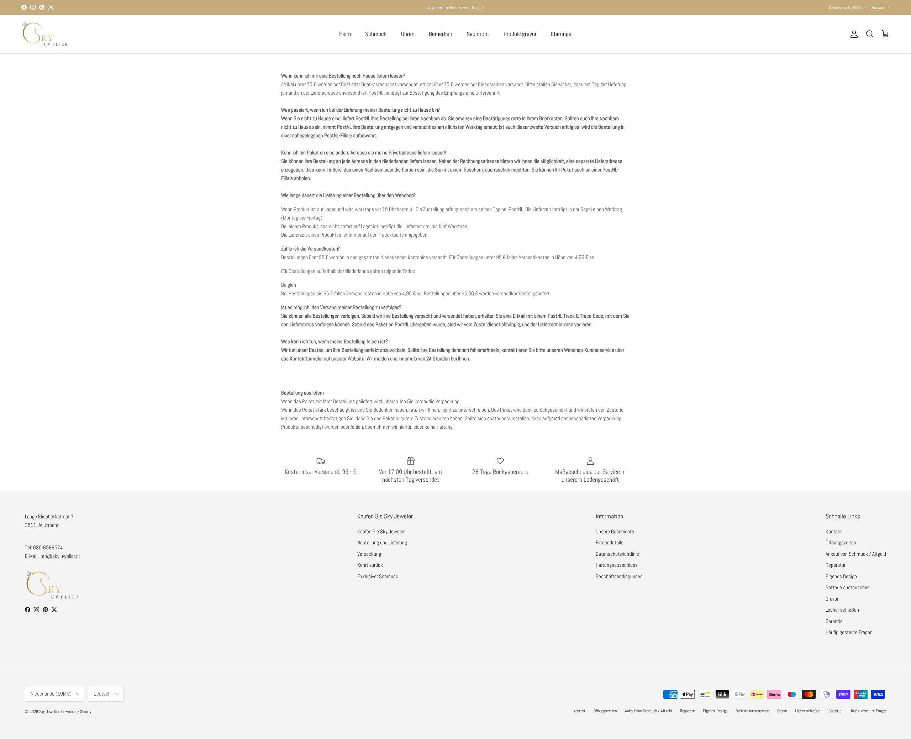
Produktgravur (520, 34)
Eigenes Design (841, 576)
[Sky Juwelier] (44, 34)
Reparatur (836, 564)
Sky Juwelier (49, 711)
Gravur (832, 598)
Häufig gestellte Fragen (849, 632)
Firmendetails (609, 542)
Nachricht (478, 34)
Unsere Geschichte (615, 531)
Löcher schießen (842, 609)
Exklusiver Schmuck (377, 576)
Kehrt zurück (370, 564)
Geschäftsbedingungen (619, 576)
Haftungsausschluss (617, 564)
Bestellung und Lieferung (382, 542)
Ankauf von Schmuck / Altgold (856, 553)
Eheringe (561, 34)
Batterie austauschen (848, 587)
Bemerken (440, 34)
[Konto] (852, 34)
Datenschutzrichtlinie (617, 553)
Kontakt (834, 531)
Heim (345, 34)
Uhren (408, 34)
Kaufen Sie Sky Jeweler (381, 531)
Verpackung (369, 553)
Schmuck (376, 34)
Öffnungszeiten (841, 542)
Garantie (834, 621)
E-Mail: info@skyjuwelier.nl (52, 556)
